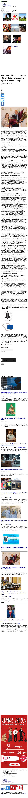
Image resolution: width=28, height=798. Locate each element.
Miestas (10, 396)
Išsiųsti (2, 363)
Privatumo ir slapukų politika (9, 782)
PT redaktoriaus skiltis (22, 447)
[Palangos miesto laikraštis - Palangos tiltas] (4, 1)
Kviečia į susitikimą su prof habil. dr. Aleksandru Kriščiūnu (14, 547)
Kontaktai (5, 4)
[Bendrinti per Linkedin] (2, 97)
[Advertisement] (14, 65)
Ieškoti (14, 10)
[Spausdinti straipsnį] (2, 92)
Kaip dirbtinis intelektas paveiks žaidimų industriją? (12, 469)
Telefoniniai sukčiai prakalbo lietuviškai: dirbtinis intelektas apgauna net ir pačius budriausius (14, 393)
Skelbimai (5, 780)
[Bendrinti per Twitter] (2, 101)
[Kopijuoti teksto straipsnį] (2, 89)
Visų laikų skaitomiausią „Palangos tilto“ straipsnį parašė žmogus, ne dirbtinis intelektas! (13, 444)
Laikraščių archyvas (7, 5)
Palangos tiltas (11, 11)
